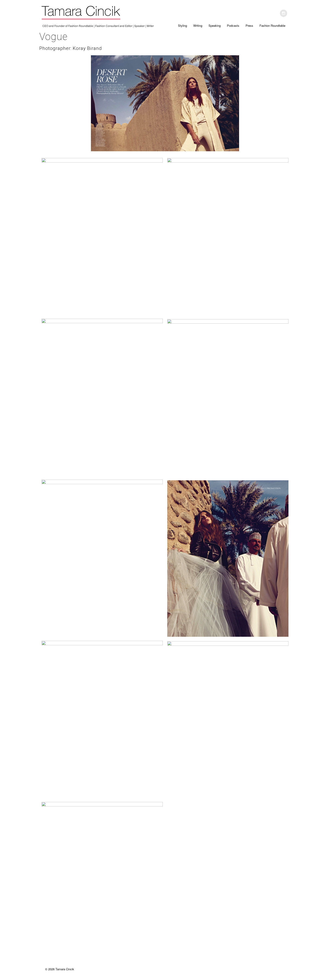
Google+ (283, 13)
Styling (182, 25)
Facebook (264, 13)
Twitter (274, 13)
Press (249, 25)
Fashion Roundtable (272, 25)
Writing (197, 25)
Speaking (215, 25)
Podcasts (233, 25)
